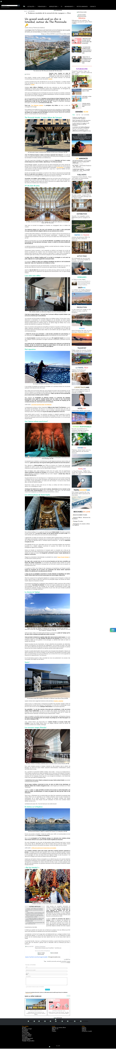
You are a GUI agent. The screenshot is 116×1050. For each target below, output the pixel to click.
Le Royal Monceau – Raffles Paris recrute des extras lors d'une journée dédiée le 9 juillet (81, 473)
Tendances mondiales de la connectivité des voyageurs (78, 118)
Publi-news (81, 175)
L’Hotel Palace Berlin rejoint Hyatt (81, 410)
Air (82, 328)
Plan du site (55, 1028)
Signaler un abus (28, 993)
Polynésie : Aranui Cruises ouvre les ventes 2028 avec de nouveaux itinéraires (81, 451)
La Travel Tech (26, 1033)
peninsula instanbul (61, 961)
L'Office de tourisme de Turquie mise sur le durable (43, 848)
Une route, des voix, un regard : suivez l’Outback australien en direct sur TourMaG (82, 138)
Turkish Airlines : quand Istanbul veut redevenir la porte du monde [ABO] (34, 913)
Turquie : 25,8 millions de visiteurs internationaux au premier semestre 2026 (34, 910)
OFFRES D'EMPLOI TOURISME (77, 167)
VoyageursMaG (26, 1039)
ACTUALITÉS (31, 6)
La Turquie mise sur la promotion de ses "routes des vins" (34, 923)
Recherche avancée (5, 7)
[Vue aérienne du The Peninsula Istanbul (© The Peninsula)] (47, 35)
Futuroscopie (82, 69)
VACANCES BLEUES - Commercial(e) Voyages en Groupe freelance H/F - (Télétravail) (81, 161)
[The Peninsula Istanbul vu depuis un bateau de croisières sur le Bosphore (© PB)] (47, 808)
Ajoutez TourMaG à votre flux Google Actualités (36, 957)
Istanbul (50, 79)
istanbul (49, 961)
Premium (81, 18)
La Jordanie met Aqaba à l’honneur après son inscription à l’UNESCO (81, 128)
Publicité (84, 1028)
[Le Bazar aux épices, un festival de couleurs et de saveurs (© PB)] (47, 869)
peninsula (53, 961)
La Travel (82, 368)
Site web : (27, 973)
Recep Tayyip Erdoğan (63, 557)
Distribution (82, 214)
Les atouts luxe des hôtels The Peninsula (41, 404)
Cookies (54, 1031)
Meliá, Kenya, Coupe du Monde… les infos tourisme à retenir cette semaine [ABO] (59, 1013)
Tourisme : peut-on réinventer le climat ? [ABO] (86, 105)
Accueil (25, 11)
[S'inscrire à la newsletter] (113, 630)
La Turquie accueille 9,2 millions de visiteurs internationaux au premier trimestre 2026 (34, 920)
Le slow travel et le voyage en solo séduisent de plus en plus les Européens (80, 124)
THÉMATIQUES (42, 6)
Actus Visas (82, 256)
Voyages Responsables (28, 1040)
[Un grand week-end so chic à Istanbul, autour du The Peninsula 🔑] (47, 496)
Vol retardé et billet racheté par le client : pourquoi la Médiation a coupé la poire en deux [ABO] (86, 50)
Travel (82, 469)
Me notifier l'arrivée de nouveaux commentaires (35, 986)
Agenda (84, 1030)
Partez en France (26, 1036)
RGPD (53, 1030)
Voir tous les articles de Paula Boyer (42, 950)
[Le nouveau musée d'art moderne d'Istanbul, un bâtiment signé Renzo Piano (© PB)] (47, 664)
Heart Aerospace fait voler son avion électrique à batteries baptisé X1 (81, 121)
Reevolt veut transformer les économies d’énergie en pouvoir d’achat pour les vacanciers (80, 430)
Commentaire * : (28, 976)
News (74, 114)
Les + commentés (85, 114)
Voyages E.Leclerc (78, 521)
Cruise (82, 448)
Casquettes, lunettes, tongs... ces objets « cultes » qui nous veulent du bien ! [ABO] (82, 73)
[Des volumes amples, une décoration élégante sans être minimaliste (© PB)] (47, 277)
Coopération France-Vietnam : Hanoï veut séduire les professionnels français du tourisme (81, 178)
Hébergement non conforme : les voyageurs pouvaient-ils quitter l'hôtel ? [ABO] (36, 1013)
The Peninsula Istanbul (37, 105)
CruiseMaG (25, 1030)
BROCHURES (82, 512)
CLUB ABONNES (31, 11)
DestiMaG (25, 1031)
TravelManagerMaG (27, 1038)
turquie (68, 961)
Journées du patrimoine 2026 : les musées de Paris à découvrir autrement (81, 239)
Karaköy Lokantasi (58, 701)
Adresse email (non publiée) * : (31, 970)
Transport (81, 348)
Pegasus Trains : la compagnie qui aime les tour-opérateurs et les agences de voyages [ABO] (87, 59)
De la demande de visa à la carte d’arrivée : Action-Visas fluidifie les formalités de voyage (81, 260)
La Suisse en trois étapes (78, 279)
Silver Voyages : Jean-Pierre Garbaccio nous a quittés (33, 13)
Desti (82, 288)
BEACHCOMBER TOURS (80, 515)
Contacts (93, 6)
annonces (82, 158)
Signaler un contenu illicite (59, 1027)
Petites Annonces (82, 6)
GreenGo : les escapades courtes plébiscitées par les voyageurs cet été (81, 130)
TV (61, 6)
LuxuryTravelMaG (26, 1034)
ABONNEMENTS (69, 6)
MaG (81, 387)
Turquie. (33, 84)
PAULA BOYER (50, 34)
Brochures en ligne (27, 1028)
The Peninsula (59, 167)
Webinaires (81, 277)
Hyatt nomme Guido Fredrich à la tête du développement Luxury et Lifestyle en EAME (81, 391)
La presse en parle (87, 1031)
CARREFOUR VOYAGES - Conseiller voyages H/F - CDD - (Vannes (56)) (81, 170)
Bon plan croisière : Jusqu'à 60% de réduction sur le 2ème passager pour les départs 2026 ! (81, 197)
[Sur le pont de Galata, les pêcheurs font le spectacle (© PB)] (47, 351)
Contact (84, 1027)
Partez (82, 235)
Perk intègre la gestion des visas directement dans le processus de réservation (81, 494)
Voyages (81, 427)
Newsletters (53, 6)
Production (82, 307)
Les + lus (78, 114)
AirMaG (24, 1027)
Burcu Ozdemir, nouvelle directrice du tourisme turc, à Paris (34, 916)
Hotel (82, 408)
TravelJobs (25, 1037)
